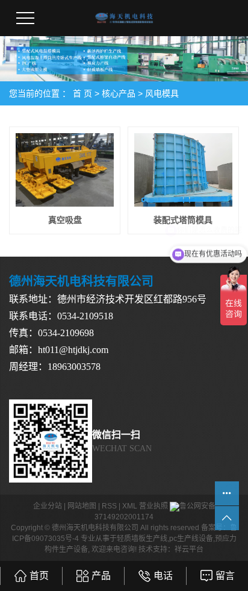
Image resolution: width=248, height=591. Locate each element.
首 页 (82, 93)
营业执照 (153, 506)
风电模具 (162, 93)
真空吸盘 (65, 220)
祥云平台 (189, 549)
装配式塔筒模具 (182, 220)
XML (129, 506)
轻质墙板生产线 (142, 538)
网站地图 (81, 506)
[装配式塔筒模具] (183, 170)
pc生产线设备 (191, 538)
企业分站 (47, 506)
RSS (109, 506)
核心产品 (118, 93)
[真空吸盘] (65, 170)
